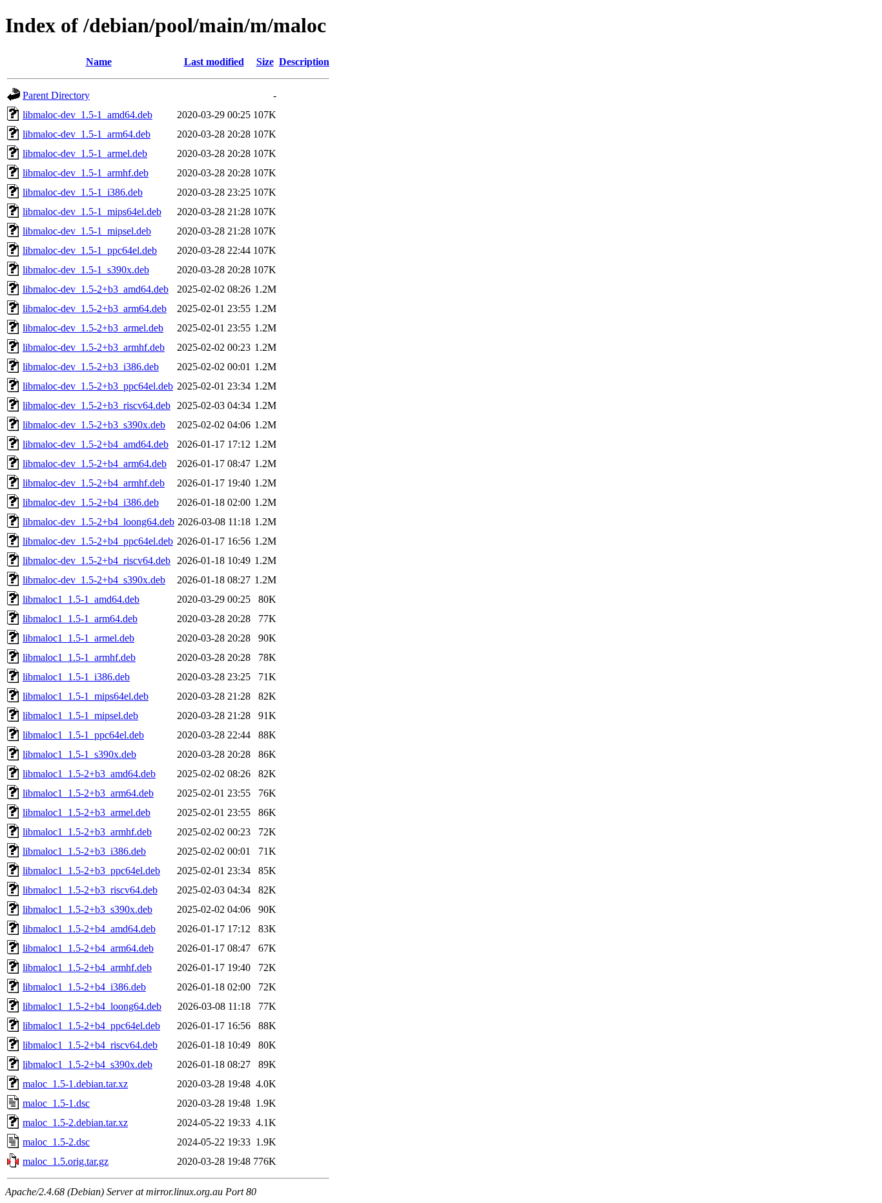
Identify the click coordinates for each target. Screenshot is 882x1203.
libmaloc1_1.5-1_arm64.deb (80, 618)
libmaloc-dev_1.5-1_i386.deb (83, 192)
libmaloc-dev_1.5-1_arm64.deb (86, 134)
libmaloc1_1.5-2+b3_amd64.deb (89, 773)
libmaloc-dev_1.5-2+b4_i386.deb (91, 502)
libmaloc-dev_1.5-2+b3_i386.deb (91, 366)
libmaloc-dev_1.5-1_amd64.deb (87, 114)
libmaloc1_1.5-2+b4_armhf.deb (87, 967)
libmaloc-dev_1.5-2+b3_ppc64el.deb (98, 386)
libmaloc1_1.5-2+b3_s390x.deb (87, 909)
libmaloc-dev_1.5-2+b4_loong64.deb (98, 521)
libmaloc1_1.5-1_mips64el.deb (86, 696)
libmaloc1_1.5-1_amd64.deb (81, 599)
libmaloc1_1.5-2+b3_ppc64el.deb (91, 870)
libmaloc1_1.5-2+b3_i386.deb (84, 851)
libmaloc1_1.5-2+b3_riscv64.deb (90, 889)
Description (304, 61)
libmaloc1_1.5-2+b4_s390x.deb (87, 1064)
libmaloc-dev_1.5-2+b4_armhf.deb (94, 482)
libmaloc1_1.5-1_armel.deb (78, 638)
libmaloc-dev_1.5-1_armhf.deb (86, 172)
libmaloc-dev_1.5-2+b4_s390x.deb (94, 579)
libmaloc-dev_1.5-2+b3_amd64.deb (96, 289)
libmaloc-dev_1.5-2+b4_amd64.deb (96, 444)
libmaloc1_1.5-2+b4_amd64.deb (89, 928)
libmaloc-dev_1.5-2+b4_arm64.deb (95, 463)
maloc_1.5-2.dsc (56, 1141)
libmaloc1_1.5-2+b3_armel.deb (86, 812)
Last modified (214, 61)
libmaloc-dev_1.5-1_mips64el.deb (92, 211)
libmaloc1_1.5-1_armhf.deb (79, 657)
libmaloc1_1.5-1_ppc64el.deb (83, 734)
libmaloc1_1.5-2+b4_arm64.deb (88, 948)
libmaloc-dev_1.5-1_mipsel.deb (87, 230)
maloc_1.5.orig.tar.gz (65, 1161)
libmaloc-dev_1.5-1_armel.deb (85, 153)
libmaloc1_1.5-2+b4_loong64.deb (92, 1006)
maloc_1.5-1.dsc (56, 1103)
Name (99, 61)
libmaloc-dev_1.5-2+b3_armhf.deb (94, 347)
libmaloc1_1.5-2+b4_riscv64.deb (90, 1045)
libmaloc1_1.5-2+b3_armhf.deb (87, 831)
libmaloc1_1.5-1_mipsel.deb (80, 715)
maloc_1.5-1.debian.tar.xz (75, 1083)
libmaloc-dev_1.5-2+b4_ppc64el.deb (98, 541)
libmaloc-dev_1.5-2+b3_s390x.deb (94, 424)
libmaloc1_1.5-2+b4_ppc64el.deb (91, 1025)
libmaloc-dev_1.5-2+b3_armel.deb (93, 327)
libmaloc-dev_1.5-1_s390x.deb (86, 269)
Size (265, 61)
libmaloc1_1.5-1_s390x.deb (79, 754)
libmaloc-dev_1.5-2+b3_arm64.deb (95, 308)
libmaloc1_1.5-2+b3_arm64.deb (88, 793)
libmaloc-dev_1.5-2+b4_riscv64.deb (96, 560)
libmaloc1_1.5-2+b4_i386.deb (84, 986)
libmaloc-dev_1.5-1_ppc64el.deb (90, 250)
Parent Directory (56, 95)
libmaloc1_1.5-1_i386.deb (76, 676)
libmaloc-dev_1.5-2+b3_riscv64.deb (96, 405)
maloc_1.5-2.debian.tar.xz (75, 1122)
